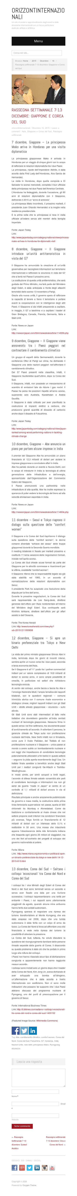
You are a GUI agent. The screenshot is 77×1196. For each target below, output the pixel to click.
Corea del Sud (23, 1040)
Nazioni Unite (17, 1044)
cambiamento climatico (30, 1037)
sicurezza (16, 1048)
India (56, 1040)
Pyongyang (55, 1044)
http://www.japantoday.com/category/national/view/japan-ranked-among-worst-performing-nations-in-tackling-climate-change (39, 432)
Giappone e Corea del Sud (39, 131)
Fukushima (35, 1040)
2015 (34, 60)
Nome (15, 1096)
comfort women (48, 1037)
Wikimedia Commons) (47, 1020)
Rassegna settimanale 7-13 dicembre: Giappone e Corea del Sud (37, 116)
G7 (42, 1040)
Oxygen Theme (29, 1185)
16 (53, 60)
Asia (24, 131)
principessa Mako (41, 1044)
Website (15, 1119)
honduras (49, 1040)
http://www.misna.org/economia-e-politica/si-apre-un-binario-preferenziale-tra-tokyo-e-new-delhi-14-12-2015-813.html (38, 857)
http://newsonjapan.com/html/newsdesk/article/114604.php (40, 511)
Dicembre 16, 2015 (40, 127)
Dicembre (44, 60)
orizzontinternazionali (21, 127)
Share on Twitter (24, 1031)
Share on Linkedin (33, 1031)
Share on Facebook (16, 1031)
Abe (17, 1037)
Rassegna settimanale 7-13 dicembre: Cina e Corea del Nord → (55, 1140)
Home (25, 60)
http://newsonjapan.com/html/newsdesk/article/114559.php (40, 332)
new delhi (28, 1044)
